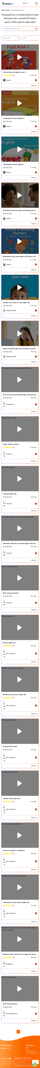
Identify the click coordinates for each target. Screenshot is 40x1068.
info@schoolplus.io (6, 1061)
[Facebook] (4, 1058)
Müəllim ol (5, 1048)
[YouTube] (10, 1058)
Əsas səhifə (5, 10)
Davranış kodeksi (31, 1051)
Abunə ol (35, 1062)
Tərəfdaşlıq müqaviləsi (32, 1053)
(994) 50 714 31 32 (6, 1064)
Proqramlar (6, 1045)
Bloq (27, 1047)
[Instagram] (2, 1058)
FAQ (27, 1049)
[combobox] (25, 3)
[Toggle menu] (36, 3)
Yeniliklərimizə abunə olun (22, 1058)
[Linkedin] (7, 1058)
